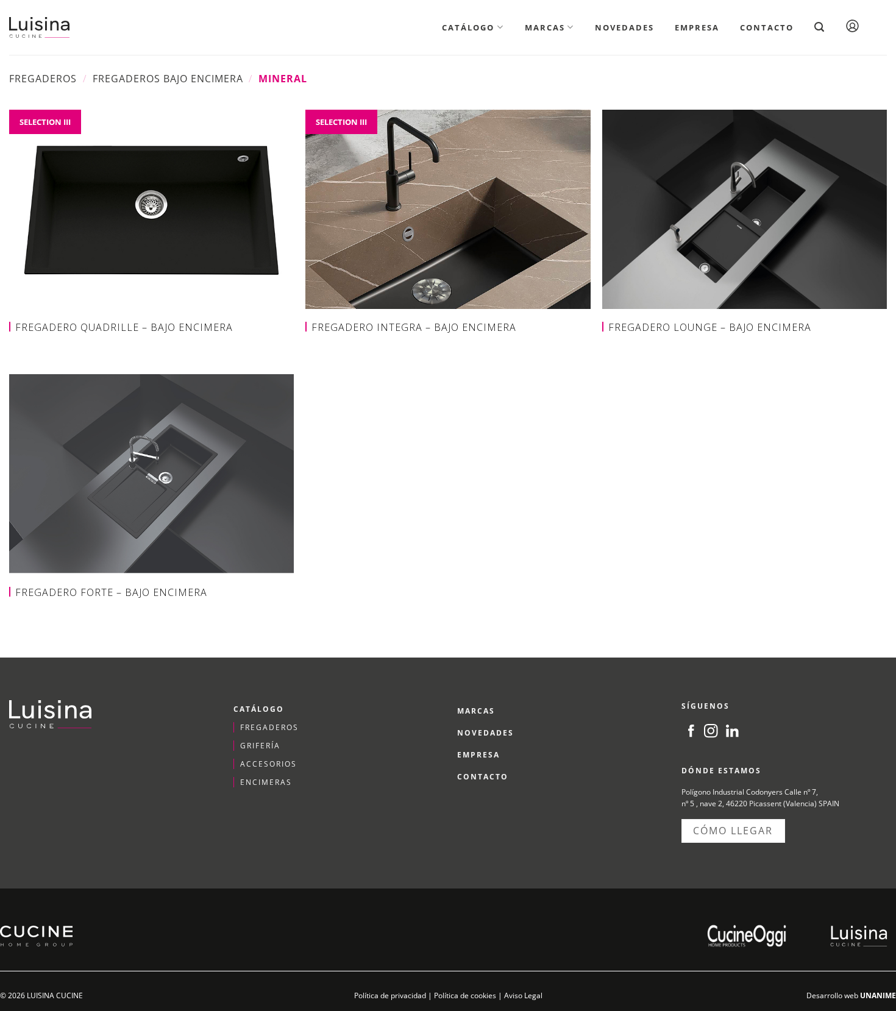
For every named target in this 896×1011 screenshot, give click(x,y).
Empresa (697, 27)
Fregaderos (43, 78)
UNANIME (878, 995)
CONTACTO (482, 777)
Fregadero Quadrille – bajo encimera (124, 327)
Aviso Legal (523, 995)
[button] (819, 27)
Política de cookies (465, 995)
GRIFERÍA (260, 745)
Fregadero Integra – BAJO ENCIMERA (413, 327)
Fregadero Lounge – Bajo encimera (709, 327)
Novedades (624, 27)
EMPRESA (478, 755)
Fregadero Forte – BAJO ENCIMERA (111, 592)
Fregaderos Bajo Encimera (168, 78)
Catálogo (468, 27)
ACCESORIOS (268, 764)
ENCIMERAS (266, 782)
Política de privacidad (390, 995)
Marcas (545, 27)
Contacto (767, 27)
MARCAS (476, 711)
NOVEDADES (485, 733)
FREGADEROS (269, 727)
